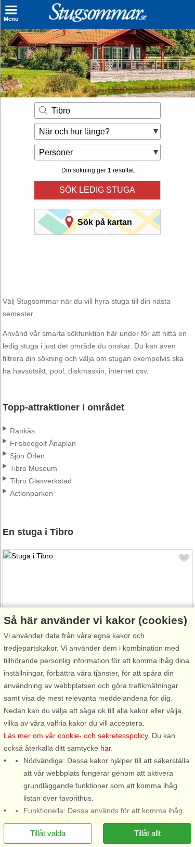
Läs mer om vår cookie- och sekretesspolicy (76, 735)
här (105, 747)
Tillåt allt (147, 832)
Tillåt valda (48, 832)
